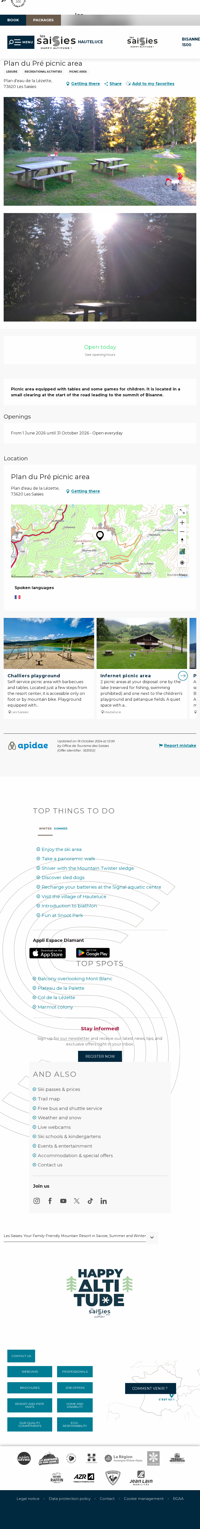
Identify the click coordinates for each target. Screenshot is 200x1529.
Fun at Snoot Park (62, 915)
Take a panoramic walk (68, 858)
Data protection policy (69, 1498)
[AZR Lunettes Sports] (84, 1478)
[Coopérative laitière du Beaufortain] (177, 1458)
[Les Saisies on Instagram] (36, 1203)
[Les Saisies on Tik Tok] (90, 1203)
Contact (107, 1498)
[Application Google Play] (93, 952)
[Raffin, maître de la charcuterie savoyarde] (57, 1478)
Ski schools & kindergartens (69, 1136)
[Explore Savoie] (24, 1458)
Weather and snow (59, 1117)
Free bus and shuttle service (70, 1108)
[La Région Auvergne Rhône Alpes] (123, 1458)
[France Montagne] (48, 1458)
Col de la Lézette (56, 997)
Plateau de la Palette (61, 988)
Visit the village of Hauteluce (74, 896)
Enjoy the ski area (62, 849)
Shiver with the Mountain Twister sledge (88, 868)
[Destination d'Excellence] (71, 1458)
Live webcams (54, 1127)
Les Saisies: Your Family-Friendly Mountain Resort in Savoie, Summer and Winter (75, 1236)
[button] (128, 83)
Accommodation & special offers (75, 1155)
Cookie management (144, 1498)
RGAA (178, 1498)
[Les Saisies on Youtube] (63, 1203)
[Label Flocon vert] (153, 1458)
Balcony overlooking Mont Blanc (75, 978)
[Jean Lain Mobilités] (141, 1478)
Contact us (50, 1165)
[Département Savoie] (91, 1458)
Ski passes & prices (59, 1089)
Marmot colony (55, 1007)
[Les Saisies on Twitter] (76, 1203)
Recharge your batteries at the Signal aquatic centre (101, 887)
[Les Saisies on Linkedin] (103, 1203)
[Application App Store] (48, 952)
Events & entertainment (65, 1146)
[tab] (45, 827)
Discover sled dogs (63, 877)
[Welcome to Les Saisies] (100, 1291)
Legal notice (28, 1498)
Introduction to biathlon (69, 906)
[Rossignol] (112, 1478)
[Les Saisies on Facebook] (50, 1203)
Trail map (49, 1099)
